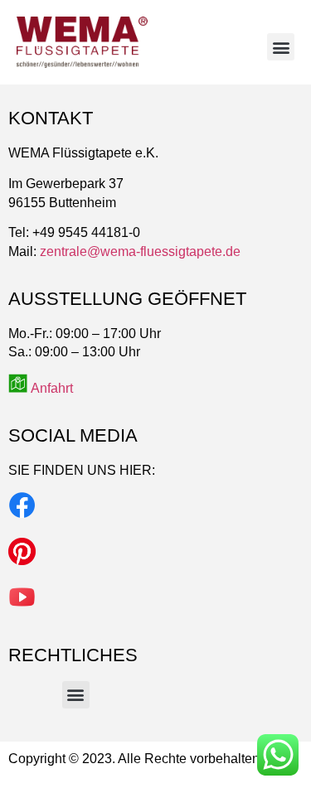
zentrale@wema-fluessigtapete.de (140, 251)
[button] (280, 46)
